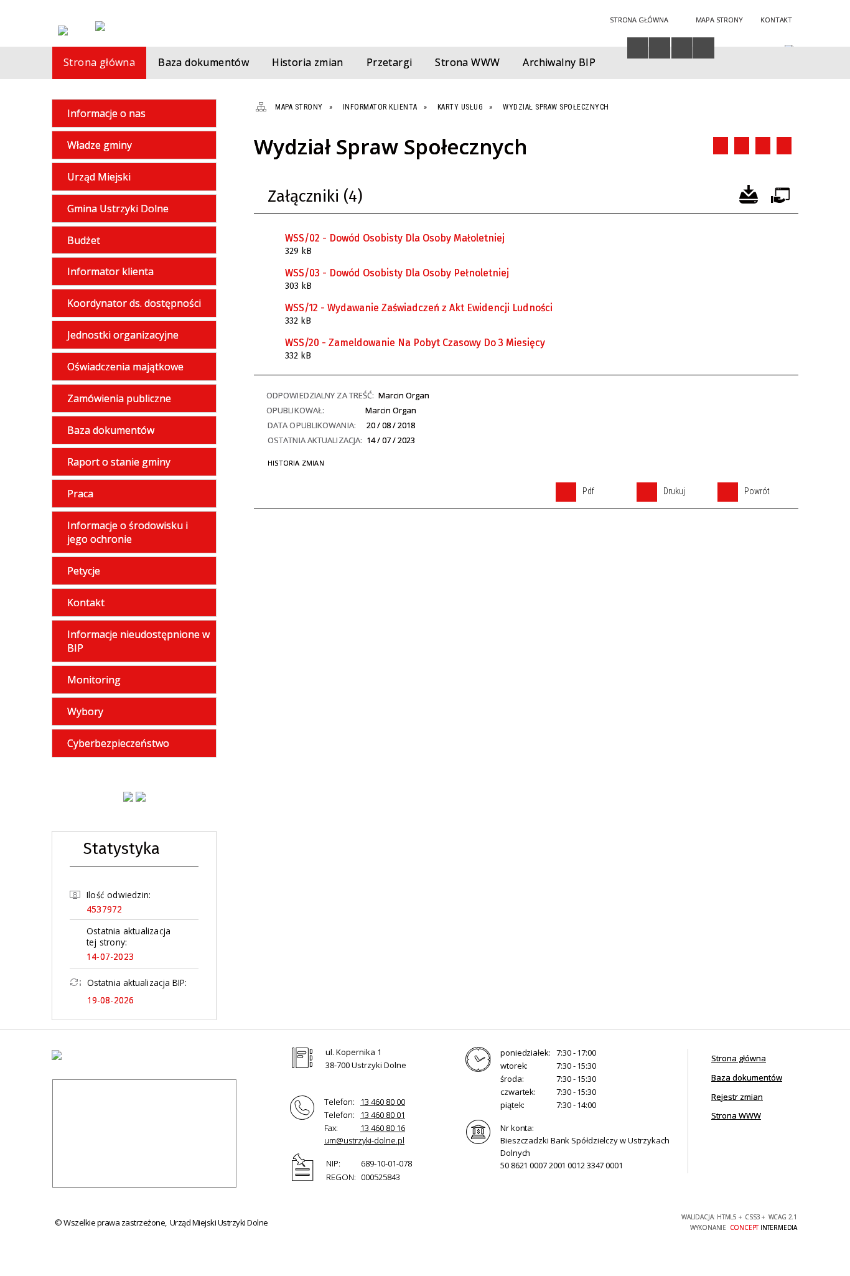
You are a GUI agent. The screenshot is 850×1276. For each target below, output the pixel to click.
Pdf (720, 145)
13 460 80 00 (382, 1101)
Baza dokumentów (110, 430)
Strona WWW (736, 1115)
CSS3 (602, 1221)
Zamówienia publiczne (119, 398)
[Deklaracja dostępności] (659, 48)
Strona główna (738, 1058)
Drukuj (741, 145)
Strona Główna (639, 19)
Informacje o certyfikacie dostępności (462, 1222)
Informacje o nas (106, 113)
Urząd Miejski (99, 177)
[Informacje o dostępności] (637, 48)
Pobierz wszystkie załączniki (748, 193)
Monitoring (94, 680)
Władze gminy (99, 145)
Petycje (83, 571)
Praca (80, 493)
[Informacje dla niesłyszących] (682, 48)
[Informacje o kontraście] (703, 48)
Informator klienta (110, 271)
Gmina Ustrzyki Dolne (118, 208)
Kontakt (776, 19)
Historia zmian (296, 462)
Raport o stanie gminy (118, 462)
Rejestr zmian (737, 1096)
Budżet (83, 240)
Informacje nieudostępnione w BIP (138, 641)
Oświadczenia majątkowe (125, 366)
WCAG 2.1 (640, 1220)
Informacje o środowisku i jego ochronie (127, 532)
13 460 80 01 (382, 1114)
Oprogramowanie (779, 193)
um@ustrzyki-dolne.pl (364, 1140)
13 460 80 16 (382, 1127)
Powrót (762, 145)
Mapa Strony (719, 19)
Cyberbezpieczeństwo (118, 743)
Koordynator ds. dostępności (134, 303)
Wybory (85, 711)
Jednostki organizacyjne (123, 335)
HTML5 (583, 1221)
